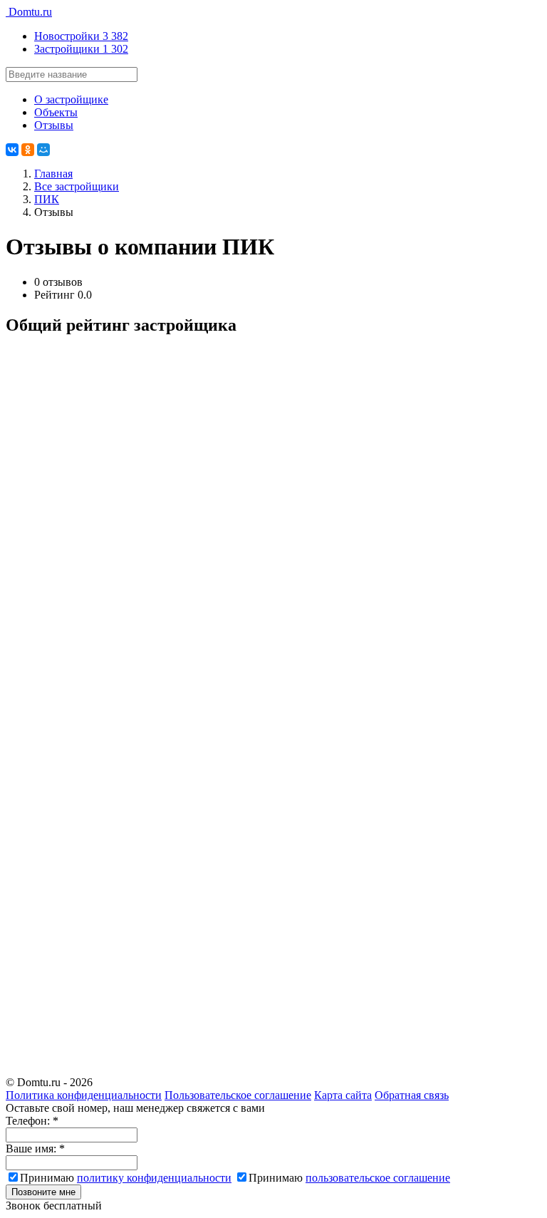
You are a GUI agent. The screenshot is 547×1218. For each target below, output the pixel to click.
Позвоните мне (43, 1192)
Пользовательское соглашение (238, 1095)
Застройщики (81, 49)
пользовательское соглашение (378, 1178)
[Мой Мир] (43, 149)
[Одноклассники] (27, 149)
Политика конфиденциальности (84, 1095)
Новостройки (81, 36)
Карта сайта (343, 1095)
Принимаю (125, 1178)
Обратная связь (412, 1095)
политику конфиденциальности (154, 1178)
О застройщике (71, 99)
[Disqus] (273, 527)
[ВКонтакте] (12, 149)
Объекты (56, 112)
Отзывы (53, 125)
